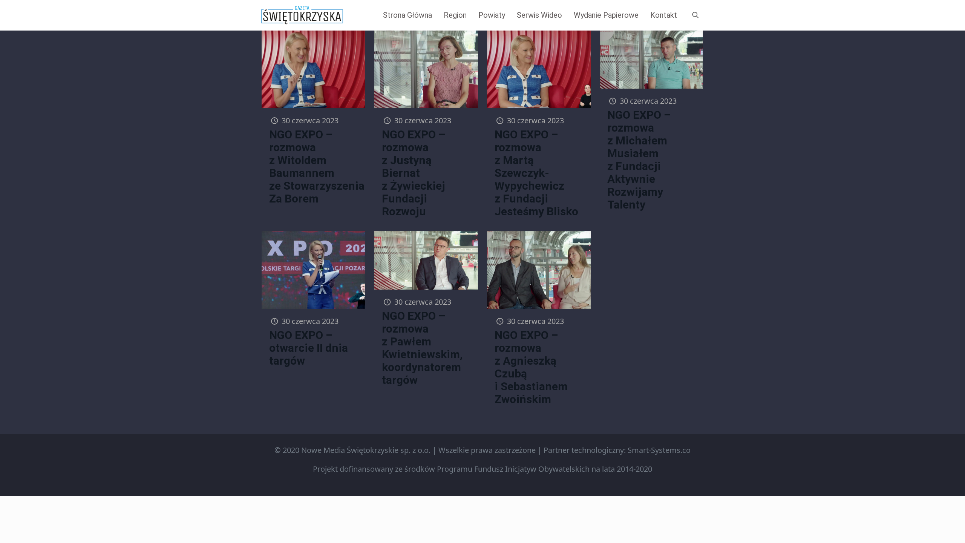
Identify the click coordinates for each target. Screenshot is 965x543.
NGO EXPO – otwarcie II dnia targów (308, 347)
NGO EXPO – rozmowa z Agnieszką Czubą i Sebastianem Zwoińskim (531, 367)
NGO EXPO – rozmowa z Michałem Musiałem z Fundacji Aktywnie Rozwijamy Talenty (639, 159)
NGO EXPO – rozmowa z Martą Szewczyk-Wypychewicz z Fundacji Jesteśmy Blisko (536, 173)
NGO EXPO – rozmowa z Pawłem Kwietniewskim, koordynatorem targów (422, 348)
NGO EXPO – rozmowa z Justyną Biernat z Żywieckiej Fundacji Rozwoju (414, 173)
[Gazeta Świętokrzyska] (302, 15)
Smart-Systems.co (659, 450)
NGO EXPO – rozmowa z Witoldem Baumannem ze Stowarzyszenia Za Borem (317, 166)
